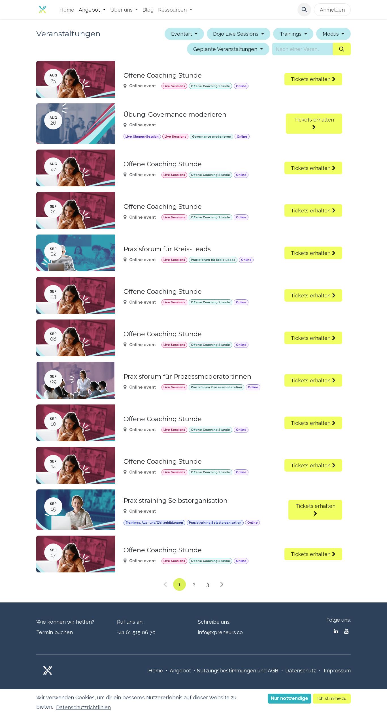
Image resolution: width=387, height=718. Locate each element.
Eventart (182, 34)
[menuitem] (66, 10)
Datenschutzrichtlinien (83, 707)
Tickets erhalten (311, 79)
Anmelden (332, 10)
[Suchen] (342, 49)
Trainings (291, 34)
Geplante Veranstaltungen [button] (226, 49)
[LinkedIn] (335, 631)
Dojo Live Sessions (236, 34)
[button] (304, 9)
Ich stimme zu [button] (331, 698)
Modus (331, 34)
